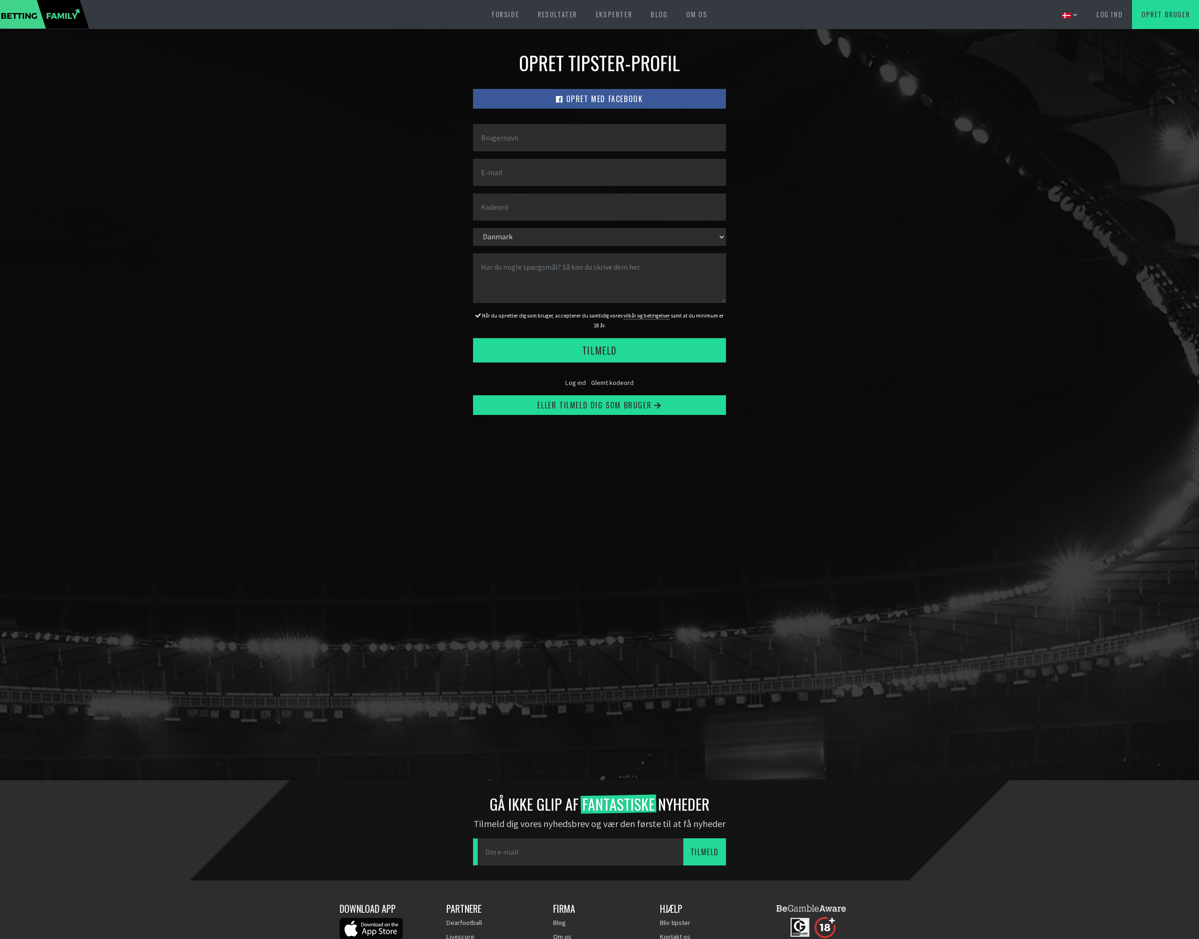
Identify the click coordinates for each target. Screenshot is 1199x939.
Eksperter (614, 14)
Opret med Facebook (603, 98)
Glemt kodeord (612, 382)
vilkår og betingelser (646, 315)
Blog (659, 14)
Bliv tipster (675, 922)
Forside (505, 14)
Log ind (1109, 14)
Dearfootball (464, 922)
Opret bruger (1165, 14)
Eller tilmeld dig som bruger (595, 405)
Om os (696, 14)
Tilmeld (599, 350)
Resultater (557, 14)
